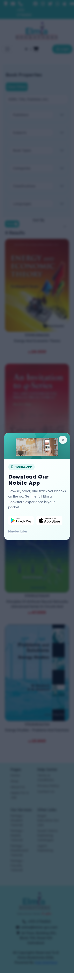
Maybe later (17, 531)
